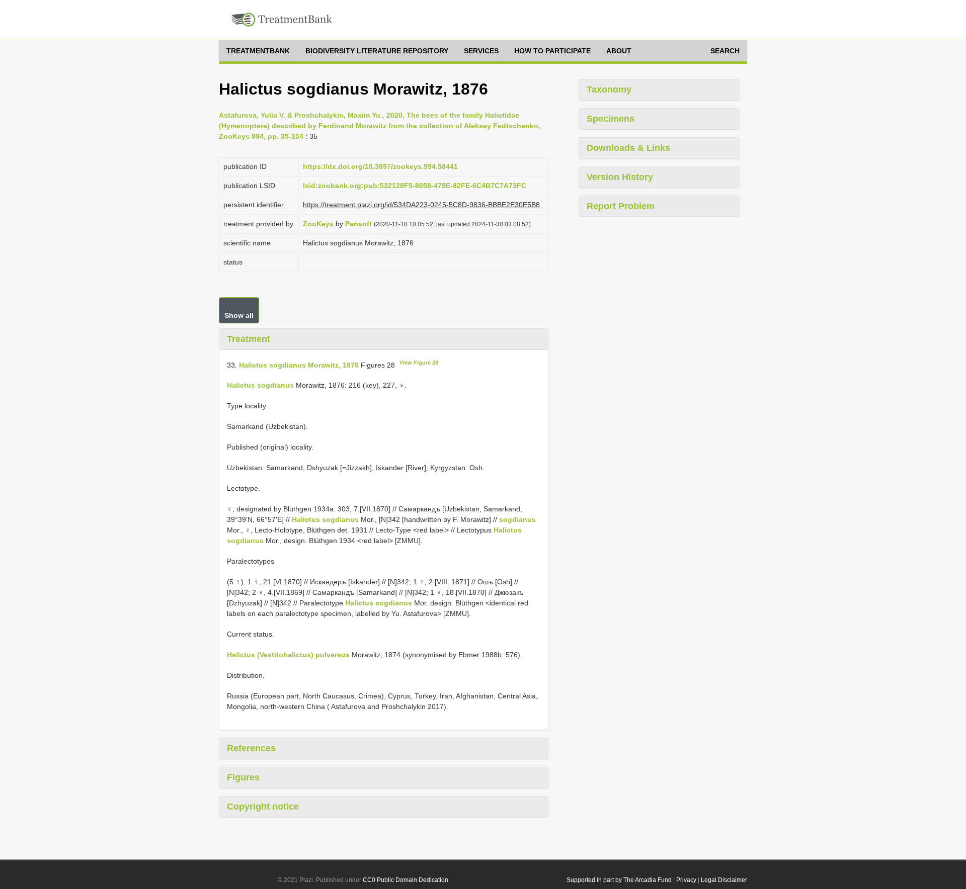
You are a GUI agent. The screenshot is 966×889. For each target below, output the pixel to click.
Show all (239, 315)
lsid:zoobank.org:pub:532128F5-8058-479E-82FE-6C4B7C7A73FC (414, 186)
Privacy (686, 879)
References (251, 748)
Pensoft (358, 224)
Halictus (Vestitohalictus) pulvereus (288, 655)
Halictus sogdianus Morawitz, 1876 (299, 365)
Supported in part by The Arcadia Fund (619, 879)
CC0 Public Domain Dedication (405, 879)
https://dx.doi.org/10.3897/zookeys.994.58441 (380, 166)
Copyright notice (263, 807)
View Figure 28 (418, 363)
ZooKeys (318, 224)
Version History (620, 177)
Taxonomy (609, 89)
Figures (243, 777)
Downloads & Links (628, 148)
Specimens (610, 119)
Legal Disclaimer (724, 879)
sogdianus (517, 519)
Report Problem (621, 206)
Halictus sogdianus (260, 385)
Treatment (248, 339)
